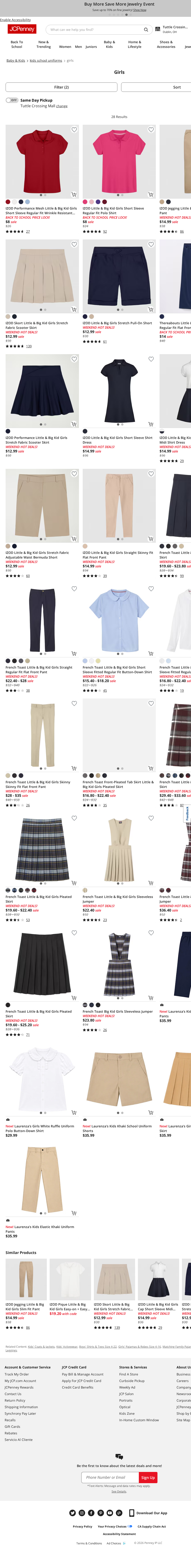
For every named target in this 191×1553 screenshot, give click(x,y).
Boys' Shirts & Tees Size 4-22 (98, 1347)
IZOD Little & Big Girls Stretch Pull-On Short (117, 323)
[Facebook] (91, 1513)
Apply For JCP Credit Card (81, 1380)
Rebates (11, 1433)
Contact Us (13, 1394)
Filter (61, 87)
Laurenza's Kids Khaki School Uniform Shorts (117, 1128)
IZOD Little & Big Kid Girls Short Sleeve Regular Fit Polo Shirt (113, 210)
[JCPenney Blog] (119, 1513)
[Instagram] (82, 1513)
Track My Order (17, 1374)
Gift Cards (12, 1426)
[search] (148, 29)
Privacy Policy (82, 1526)
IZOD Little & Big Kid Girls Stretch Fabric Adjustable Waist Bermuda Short (37, 554)
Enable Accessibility (15, 20)
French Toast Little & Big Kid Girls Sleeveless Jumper (118, 899)
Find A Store (128, 1374)
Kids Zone (127, 1413)
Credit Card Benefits (77, 1387)
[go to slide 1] (110, 15)
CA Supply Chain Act (152, 1526)
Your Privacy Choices (112, 1526)
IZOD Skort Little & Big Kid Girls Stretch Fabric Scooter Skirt (37, 325)
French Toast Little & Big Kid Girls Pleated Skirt (39, 899)
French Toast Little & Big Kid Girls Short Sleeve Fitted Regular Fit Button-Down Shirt (117, 669)
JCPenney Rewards (19, 1387)
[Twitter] (73, 1513)
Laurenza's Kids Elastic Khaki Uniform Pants (40, 1229)
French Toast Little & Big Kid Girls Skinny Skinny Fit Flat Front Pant (38, 784)
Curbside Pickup (132, 1380)
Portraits (126, 1400)
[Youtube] (110, 1513)
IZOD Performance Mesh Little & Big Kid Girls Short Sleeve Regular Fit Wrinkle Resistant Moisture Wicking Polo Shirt (41, 210)
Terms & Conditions (89, 1543)
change (62, 106)
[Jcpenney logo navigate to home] (22, 29)
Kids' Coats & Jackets (41, 1347)
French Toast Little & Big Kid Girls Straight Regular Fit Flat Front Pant (39, 669)
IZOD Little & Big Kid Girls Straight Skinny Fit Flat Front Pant (118, 554)
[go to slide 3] (118, 15)
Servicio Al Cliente (19, 1439)
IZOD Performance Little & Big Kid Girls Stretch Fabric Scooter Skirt (36, 440)
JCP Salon (126, 1394)
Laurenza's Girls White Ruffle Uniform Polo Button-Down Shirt (40, 1128)
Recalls (10, 1420)
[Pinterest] (101, 1513)
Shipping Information (21, 1407)
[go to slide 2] (114, 15)
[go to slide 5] (126, 15)
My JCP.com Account (20, 1380)
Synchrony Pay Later (20, 1413)
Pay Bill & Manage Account (82, 1374)
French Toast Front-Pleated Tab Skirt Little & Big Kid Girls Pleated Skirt (118, 784)
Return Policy (15, 1400)
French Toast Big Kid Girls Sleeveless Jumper (118, 1011)
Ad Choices (114, 1543)
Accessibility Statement (119, 1534)
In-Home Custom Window (139, 1420)
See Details (119, 1491)
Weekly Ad (127, 1387)
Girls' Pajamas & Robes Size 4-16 (139, 1347)
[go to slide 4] (122, 15)
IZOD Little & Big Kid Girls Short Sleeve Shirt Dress (118, 440)
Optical (124, 1407)
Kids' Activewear (67, 1347)
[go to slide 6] (131, 15)
